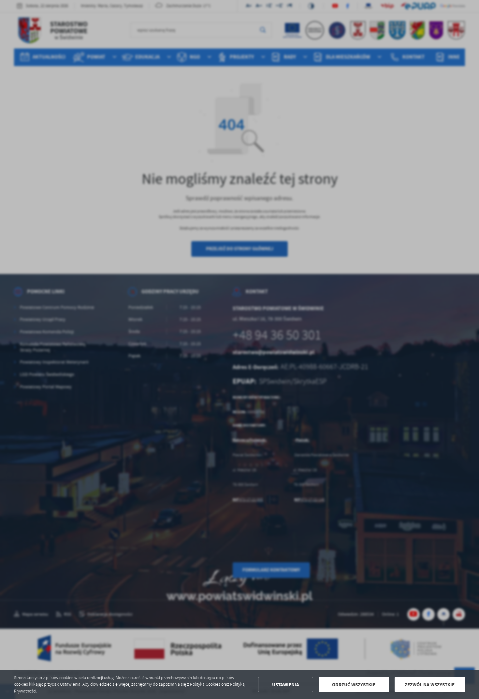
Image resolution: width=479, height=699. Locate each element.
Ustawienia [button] (285, 684)
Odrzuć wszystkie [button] (353, 684)
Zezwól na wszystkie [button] (430, 684)
